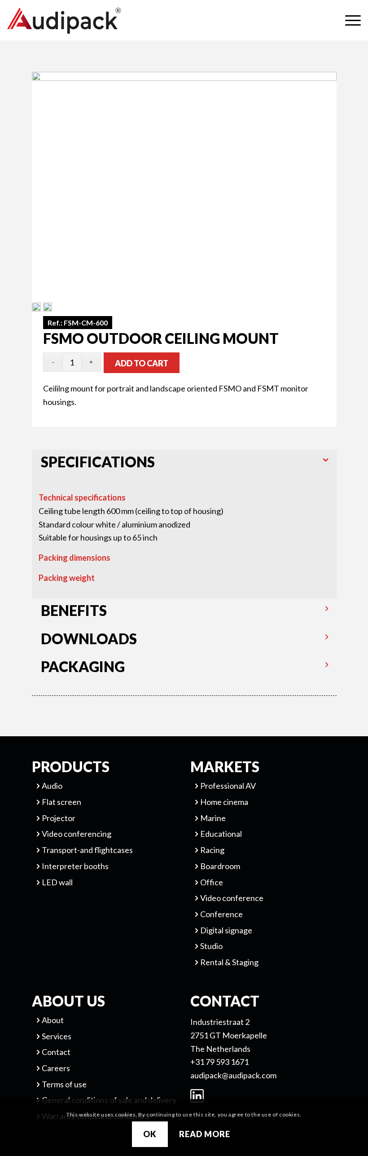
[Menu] (348, 20)
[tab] (184, 464)
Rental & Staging (229, 962)
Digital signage (226, 930)
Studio (211, 946)
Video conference (231, 898)
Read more (204, 1134)
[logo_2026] (97, 21)
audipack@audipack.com (233, 1075)
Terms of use (64, 1084)
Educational (221, 834)
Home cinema (224, 802)
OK (150, 1134)
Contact (56, 1052)
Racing (212, 850)
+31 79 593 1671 (219, 1062)
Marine (213, 818)
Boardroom (220, 866)
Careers (56, 1068)
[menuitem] (348, 20)
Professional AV (228, 786)
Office (211, 882)
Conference (221, 914)
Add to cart (141, 363)
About (53, 1020)
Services (56, 1036)
